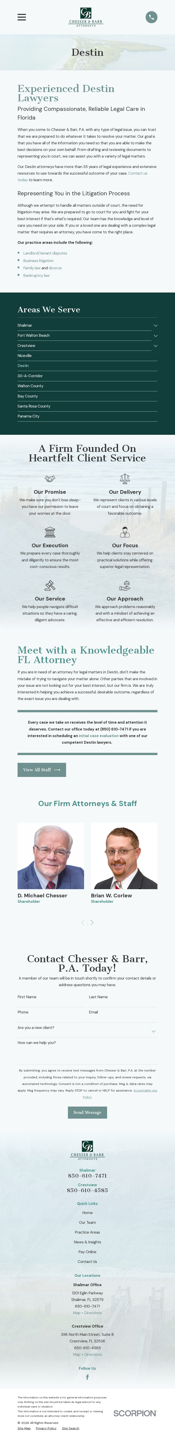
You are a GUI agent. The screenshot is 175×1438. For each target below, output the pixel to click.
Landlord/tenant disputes (45, 253)
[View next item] (92, 922)
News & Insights (87, 1242)
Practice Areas (87, 1232)
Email (93, 1012)
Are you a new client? (36, 1027)
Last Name (98, 997)
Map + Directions (87, 1312)
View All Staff (37, 769)
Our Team (87, 1222)
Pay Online (87, 1251)
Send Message (87, 1112)
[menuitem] (85, 326)
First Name (27, 997)
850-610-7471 (87, 1175)
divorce (55, 267)
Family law (32, 267)
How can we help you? (37, 1042)
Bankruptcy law (36, 275)
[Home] (85, 17)
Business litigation (38, 260)
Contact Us (87, 1261)
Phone (23, 1012)
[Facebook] (87, 1377)
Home (87, 1212)
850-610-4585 (87, 1190)
